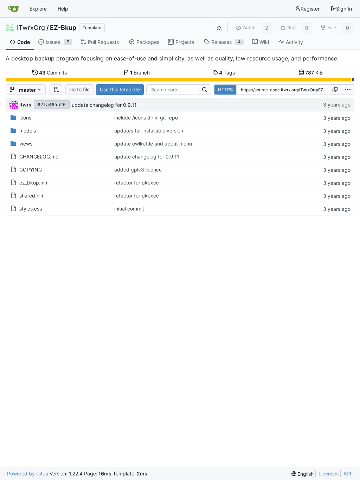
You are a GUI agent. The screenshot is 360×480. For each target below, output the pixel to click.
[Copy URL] (335, 89)
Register (310, 9)
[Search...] (204, 89)
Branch (140, 73)
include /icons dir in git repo (146, 118)
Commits (53, 73)
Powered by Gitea (27, 473)
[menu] (347, 89)
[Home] (13, 8)
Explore (38, 9)
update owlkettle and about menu (153, 144)
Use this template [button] (120, 89)
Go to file (79, 89)
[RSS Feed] (219, 27)
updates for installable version (148, 131)
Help (63, 9)
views (25, 144)
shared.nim (32, 196)
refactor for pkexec (136, 183)
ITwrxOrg (31, 27)
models (27, 131)
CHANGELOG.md (39, 157)
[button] (56, 89)
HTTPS (225, 89)
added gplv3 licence (138, 170)
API (347, 473)
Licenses (329, 473)
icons (25, 118)
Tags (227, 73)
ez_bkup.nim (34, 183)
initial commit (129, 209)
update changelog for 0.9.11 (104, 105)
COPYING (30, 170)
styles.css (30, 209)
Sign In (344, 9)
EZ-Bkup (63, 27)
